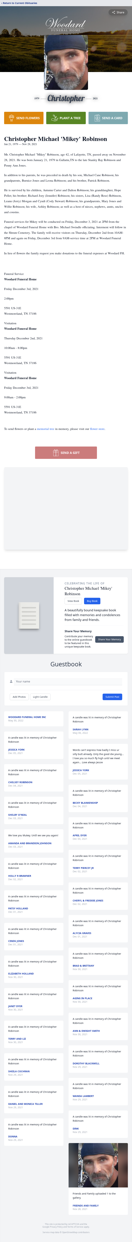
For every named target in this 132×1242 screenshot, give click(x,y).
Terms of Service (75, 1226)
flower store (97, 429)
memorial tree (45, 429)
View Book (73, 601)
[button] (98, 1165)
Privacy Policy (56, 1226)
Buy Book (92, 601)
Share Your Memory (109, 639)
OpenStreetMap (69, 1232)
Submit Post (112, 696)
